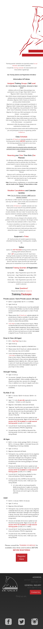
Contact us (21, 132)
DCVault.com (16, 139)
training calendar (19, 68)
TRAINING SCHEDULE (27, 545)
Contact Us (28, 291)
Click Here (11, 323)
